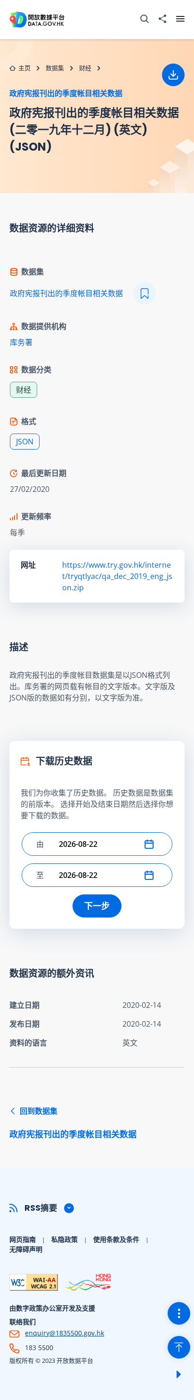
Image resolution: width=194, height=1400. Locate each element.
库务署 (21, 342)
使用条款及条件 (116, 1239)
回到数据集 (73, 1123)
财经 (85, 68)
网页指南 (22, 1239)
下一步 (97, 905)
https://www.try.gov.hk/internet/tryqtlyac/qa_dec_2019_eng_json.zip (117, 576)
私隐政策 (64, 1239)
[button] (151, 844)
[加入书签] (144, 293)
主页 (24, 68)
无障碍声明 (25, 1249)
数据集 (55, 68)
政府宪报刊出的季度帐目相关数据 (65, 93)
